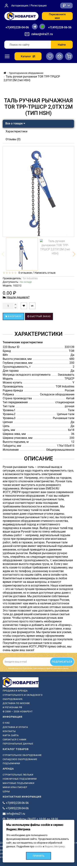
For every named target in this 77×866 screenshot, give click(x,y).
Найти (62, 44)
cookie (38, 846)
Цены (6, 791)
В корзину (14, 316)
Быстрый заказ (39, 316)
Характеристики (16, 131)
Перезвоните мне (57, 16)
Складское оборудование (20, 759)
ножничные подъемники (20, 778)
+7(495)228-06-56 (59, 27)
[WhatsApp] (42, 26)
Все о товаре (14, 123)
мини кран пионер (15, 787)
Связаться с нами (14, 739)
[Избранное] (50, 56)
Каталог (26, 56)
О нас (6, 722)
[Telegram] (35, 26)
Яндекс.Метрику (55, 846)
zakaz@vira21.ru (42, 34)
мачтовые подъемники (18, 783)
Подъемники (11, 763)
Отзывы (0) (13, 139)
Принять (38, 855)
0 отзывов (24, 272)
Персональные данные (18, 743)
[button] (74, 254)
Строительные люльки (18, 774)
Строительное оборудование (22, 755)
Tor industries (30, 278)
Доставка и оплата (15, 727)
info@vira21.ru (15, 813)
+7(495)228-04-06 (17, 27)
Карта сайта (11, 735)
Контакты (9, 731)
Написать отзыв (45, 272)
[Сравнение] (59, 56)
